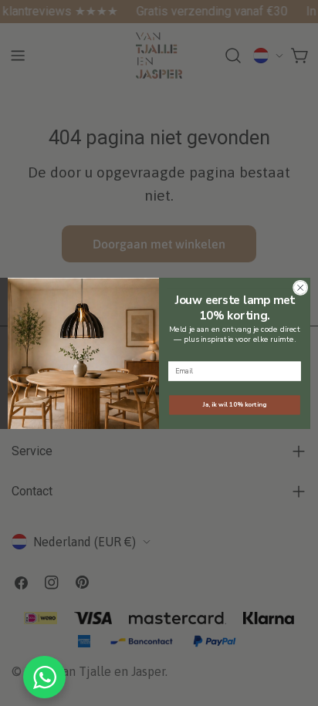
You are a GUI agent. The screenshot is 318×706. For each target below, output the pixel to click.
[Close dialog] (300, 288)
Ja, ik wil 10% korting (234, 404)
